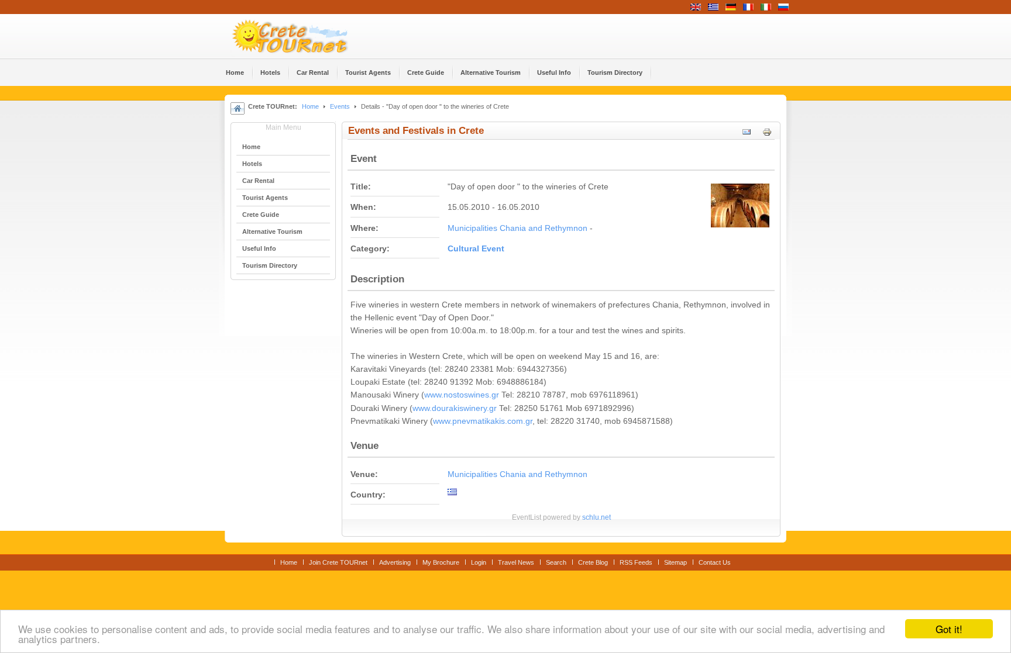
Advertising (395, 562)
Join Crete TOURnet (338, 562)
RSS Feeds (636, 562)
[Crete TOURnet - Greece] (304, 36)
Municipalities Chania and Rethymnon (517, 228)
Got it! (949, 628)
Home (310, 106)
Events (340, 106)
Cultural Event (476, 248)
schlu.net (596, 517)
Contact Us (715, 562)
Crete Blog (593, 562)
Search (556, 562)
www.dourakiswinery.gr (454, 408)
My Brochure (440, 562)
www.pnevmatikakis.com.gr (482, 421)
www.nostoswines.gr (461, 395)
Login (478, 562)
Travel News (516, 562)
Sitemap (675, 562)
